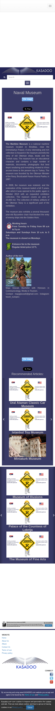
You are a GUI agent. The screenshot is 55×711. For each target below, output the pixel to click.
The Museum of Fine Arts (27, 559)
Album (4, 644)
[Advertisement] (27, 39)
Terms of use (7, 650)
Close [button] (30, 707)
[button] (4, 419)
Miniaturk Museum (27, 458)
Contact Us (6, 647)
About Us (5, 641)
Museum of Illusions (27, 497)
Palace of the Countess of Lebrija (27, 528)
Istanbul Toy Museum (27, 432)
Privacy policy (7, 653)
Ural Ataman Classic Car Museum (27, 404)
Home (4, 638)
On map (27, 99)
